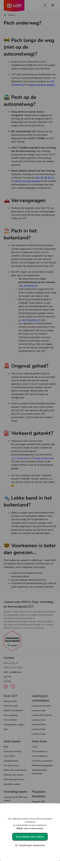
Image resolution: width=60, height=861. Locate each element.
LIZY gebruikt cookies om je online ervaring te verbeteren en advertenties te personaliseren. (30, 823)
